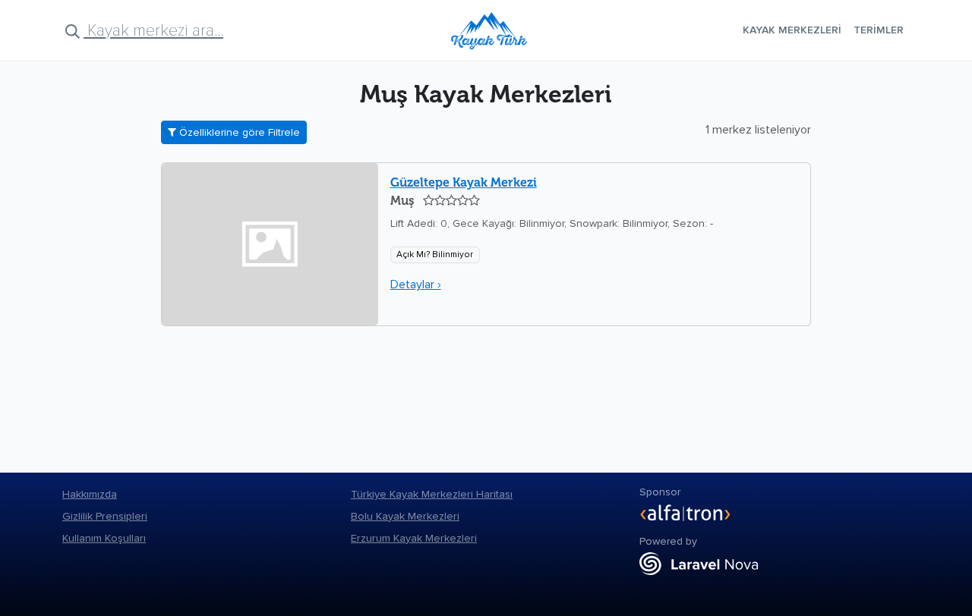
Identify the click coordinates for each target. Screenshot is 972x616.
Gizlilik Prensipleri (104, 516)
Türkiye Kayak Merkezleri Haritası (432, 494)
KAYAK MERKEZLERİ (792, 30)
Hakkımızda (89, 494)
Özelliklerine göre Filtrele (238, 132)
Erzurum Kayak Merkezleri (414, 538)
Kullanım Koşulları (104, 538)
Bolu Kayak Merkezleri (405, 516)
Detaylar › (415, 284)
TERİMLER (879, 30)
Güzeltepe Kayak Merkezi (463, 182)
